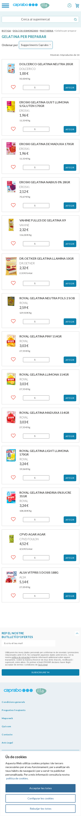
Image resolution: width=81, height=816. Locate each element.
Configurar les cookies (41, 798)
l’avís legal (42, 665)
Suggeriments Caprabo (34, 44)
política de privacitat (20, 657)
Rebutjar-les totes (40, 808)
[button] (69, 5)
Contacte (7, 734)
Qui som (6, 726)
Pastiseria (46, 30)
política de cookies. (17, 778)
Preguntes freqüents (14, 710)
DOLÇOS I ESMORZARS (25, 30)
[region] (40, 783)
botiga (6, 30)
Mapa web (7, 718)
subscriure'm (40, 672)
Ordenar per (10, 45)
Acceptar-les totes (40, 788)
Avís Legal (7, 742)
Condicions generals (13, 702)
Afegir (70, 87)
